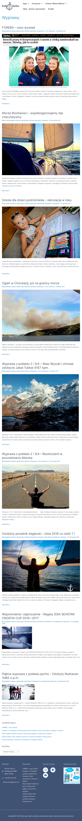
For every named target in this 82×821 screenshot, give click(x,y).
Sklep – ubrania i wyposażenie (34, 9)
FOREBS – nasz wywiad (18, 27)
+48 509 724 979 (10, 778)
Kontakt (51, 9)
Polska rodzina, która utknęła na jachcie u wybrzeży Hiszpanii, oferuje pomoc (27, 736)
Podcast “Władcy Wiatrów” (55, 4)
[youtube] (46, 775)
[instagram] (46, 769)
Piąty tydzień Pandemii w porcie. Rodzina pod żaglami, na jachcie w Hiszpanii (27, 733)
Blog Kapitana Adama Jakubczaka (13, 31)
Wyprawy (52, 31)
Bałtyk (4, 120)
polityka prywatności (67, 816)
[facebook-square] (53, 769)
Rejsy (25, 4)
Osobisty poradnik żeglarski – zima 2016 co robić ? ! (38, 533)
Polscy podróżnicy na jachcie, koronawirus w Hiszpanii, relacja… (22, 739)
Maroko (27, 371)
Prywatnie (40, 537)
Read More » (6, 103)
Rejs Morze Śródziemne (44, 203)
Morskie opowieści (30, 31)
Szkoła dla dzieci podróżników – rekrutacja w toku (37, 200)
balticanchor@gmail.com (11, 782)
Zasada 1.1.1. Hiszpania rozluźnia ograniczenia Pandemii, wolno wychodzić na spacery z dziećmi (32, 730)
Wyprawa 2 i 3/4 (42, 31)
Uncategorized (57, 621)
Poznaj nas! (36, 4)
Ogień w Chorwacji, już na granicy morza (30, 283)
